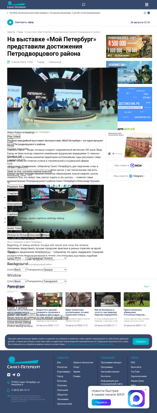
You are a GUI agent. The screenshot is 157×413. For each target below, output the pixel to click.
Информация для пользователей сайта (112, 382)
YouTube (135, 371)
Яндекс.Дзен (137, 381)
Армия (76, 371)
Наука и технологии (83, 362)
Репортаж (16, 286)
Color (10, 257)
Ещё (146, 286)
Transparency (35, 257)
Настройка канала (110, 371)
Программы (107, 367)
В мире (76, 376)
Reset (34, 317)
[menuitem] (62, 218)
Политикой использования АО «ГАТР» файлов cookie (89, 344)
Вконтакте (136, 367)
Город (40, 62)
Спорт (76, 367)
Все (59, 362)
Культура (62, 381)
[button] (148, 13)
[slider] (62, 161)
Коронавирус (64, 371)
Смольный (55, 62)
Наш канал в (122, 165)
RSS (133, 362)
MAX (133, 385)
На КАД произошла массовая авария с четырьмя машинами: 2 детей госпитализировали (55, 13)
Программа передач (111, 362)
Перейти (101, 402)
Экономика (63, 399)
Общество (62, 394)
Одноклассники (139, 376)
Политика (62, 385)
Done (65, 317)
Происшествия (64, 404)
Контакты (106, 376)
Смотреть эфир (24, 22)
